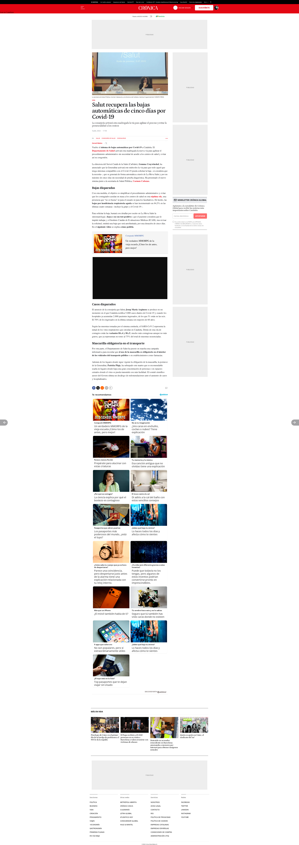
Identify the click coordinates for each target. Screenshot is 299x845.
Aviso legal (156, 806)
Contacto (155, 810)
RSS (152, 813)
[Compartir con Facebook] (94, 388)
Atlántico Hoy (126, 817)
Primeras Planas (97, 832)
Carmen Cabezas (141, 181)
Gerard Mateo (97, 143)
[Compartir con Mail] (106, 388)
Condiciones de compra (161, 832)
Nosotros (155, 802)
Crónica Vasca (126, 806)
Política (93, 802)
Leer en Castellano (7, 12)
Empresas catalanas (160, 825)
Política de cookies (159, 821)
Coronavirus (121, 138)
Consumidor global (129, 821)
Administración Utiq (160, 836)
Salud (98, 138)
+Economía (95, 825)
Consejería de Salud (108, 138)
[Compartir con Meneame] (102, 388)
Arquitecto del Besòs (119, 2)
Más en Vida (97, 711)
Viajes (92, 821)
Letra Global (126, 813)
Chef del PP (130, 2)
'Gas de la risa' (140, 2)
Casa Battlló (183, 2)
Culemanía (125, 810)
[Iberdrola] (160, 16)
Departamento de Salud (103, 150)
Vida (93, 100)
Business (93, 806)
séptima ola (156, 196)
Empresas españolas (160, 828)
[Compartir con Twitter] (98, 388)
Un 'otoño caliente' (105, 2)
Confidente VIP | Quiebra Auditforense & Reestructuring (162, 2)
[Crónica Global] (149, 8)
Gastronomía (96, 828)
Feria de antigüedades (195, 2)
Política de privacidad (160, 817)
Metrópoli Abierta (128, 802)
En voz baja (95, 836)
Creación (94, 813)
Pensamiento (95, 817)
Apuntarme (200, 216)
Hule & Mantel (126, 825)
